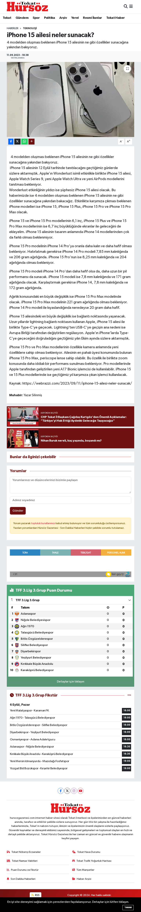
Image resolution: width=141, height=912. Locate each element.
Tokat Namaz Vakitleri (24, 860)
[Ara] (126, 6)
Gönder (17, 510)
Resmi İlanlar (92, 18)
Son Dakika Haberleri (23, 879)
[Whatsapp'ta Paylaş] (24, 142)
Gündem (22, 18)
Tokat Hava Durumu (88, 852)
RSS (37, 895)
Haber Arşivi (84, 879)
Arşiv (63, 18)
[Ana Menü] (131, 6)
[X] (67, 791)
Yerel (75, 18)
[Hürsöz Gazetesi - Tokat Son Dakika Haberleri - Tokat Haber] (27, 6)
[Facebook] (61, 791)
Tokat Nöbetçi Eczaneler (26, 852)
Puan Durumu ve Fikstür (25, 869)
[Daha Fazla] (31, 142)
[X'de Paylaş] (17, 142)
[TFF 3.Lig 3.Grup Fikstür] (129, 695)
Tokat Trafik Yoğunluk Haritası (93, 860)
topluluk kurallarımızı (43, 523)
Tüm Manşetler (85, 869)
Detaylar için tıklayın (70, 681)
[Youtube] (80, 791)
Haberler (12, 28)
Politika (49, 18)
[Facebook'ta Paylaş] (10, 142)
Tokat (7, 18)
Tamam (128, 907)
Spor (36, 18)
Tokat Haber (115, 18)
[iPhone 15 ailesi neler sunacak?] (70, 99)
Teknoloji (30, 28)
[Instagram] (74, 791)
